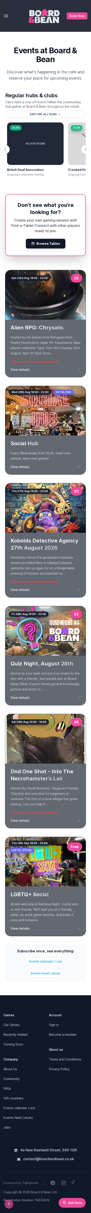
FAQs (7, 1088)
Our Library (12, 1025)
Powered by (21, 1183)
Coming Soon (13, 1044)
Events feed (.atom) (45, 973)
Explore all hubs (43, 114)
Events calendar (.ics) (45, 961)
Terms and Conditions (65, 1059)
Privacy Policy (59, 1069)
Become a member (63, 1034)
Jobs (7, 1127)
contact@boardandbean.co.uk (48, 1159)
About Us (10, 1069)
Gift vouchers (13, 1098)
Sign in (54, 1025)
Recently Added (15, 1034)
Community (12, 1079)
